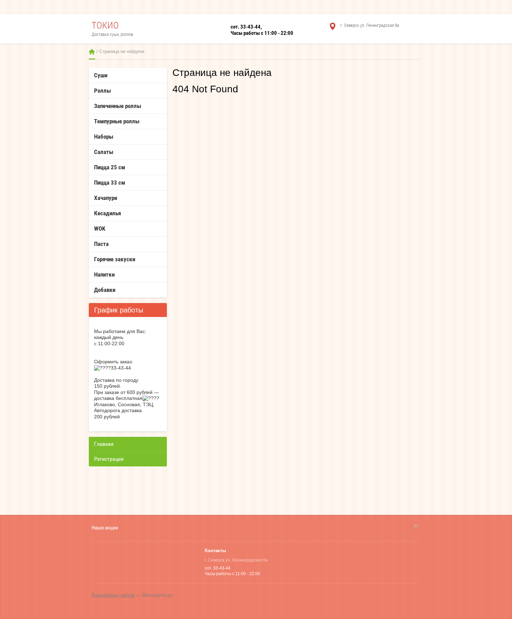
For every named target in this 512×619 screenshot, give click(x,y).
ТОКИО (105, 25)
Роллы (102, 90)
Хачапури (105, 197)
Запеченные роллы (117, 105)
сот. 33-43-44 (246, 27)
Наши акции (105, 528)
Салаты (103, 151)
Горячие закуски (114, 259)
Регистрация (109, 459)
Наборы (103, 136)
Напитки (104, 274)
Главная (92, 52)
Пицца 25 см (109, 167)
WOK (99, 228)
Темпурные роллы (116, 121)
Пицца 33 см (109, 182)
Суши (100, 75)
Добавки (104, 289)
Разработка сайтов (113, 595)
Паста (101, 243)
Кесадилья (107, 213)
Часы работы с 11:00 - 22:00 (262, 33)
